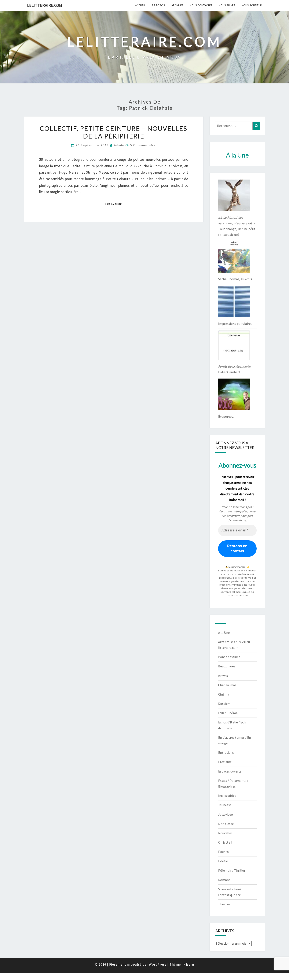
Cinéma (223, 694)
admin (119, 145)
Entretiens (226, 752)
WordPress (158, 964)
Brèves (223, 676)
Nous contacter (201, 5)
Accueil (140, 5)
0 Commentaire (143, 145)
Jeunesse (224, 805)
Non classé (226, 824)
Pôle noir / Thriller (231, 870)
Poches (223, 851)
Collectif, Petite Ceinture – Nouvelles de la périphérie (113, 132)
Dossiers (224, 703)
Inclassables (227, 795)
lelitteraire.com (44, 5)
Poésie (223, 861)
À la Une (224, 632)
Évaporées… (227, 416)
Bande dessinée (229, 657)
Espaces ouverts (229, 771)
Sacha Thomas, (235, 279)
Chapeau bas (227, 685)
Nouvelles (225, 833)
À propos (158, 5)
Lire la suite (114, 204)
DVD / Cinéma (228, 713)
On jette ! (225, 842)
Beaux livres (226, 666)
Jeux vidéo (225, 814)
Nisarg (188, 964)
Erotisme (225, 762)
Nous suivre (227, 5)
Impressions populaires (235, 323)
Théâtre (224, 904)
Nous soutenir (252, 5)
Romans (224, 880)
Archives (177, 5)
